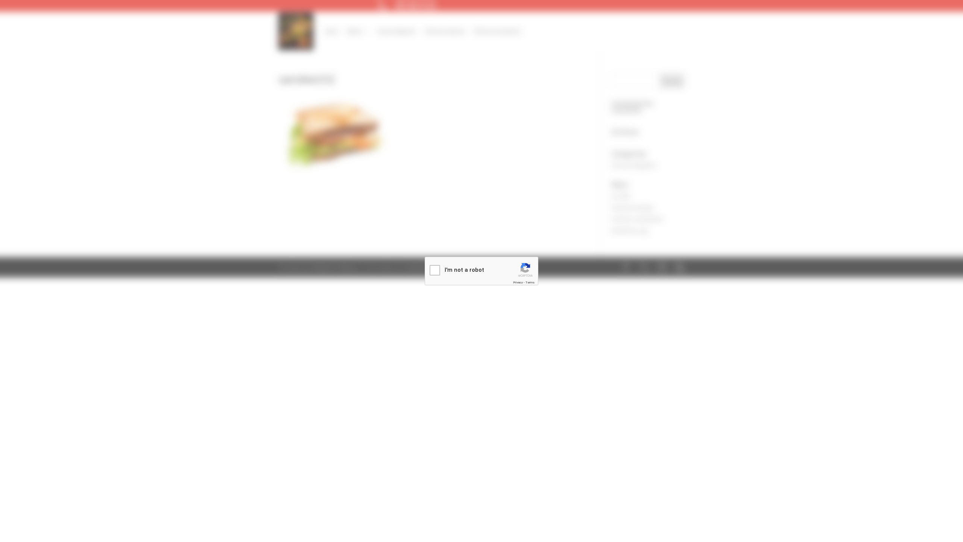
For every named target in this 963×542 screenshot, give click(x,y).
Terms (530, 282)
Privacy (518, 282)
